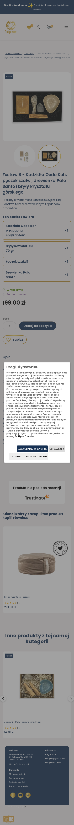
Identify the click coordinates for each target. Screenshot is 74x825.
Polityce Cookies (24, 436)
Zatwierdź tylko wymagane (28, 456)
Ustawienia (56, 449)
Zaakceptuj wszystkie (32, 449)
